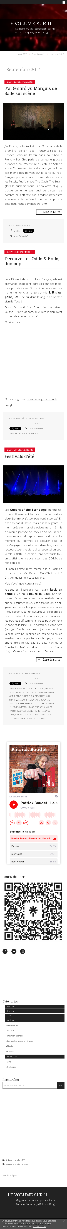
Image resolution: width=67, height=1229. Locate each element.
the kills (19, 692)
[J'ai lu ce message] (63, 1220)
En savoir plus (39, 1226)
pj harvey (13, 707)
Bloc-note (10, 1006)
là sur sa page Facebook (42, 399)
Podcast (10, 1051)
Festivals (11, 1030)
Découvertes (12, 1025)
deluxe (36, 718)
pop (36, 433)
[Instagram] (22, 951)
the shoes (33, 696)
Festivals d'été (19, 456)
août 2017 (22, 53)
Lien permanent (21, 236)
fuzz (37, 703)
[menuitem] (23, 54)
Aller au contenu (10, 2)
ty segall (29, 703)
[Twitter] (13, 951)
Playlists (10, 1046)
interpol (23, 707)
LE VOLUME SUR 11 (29, 23)
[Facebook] (5, 951)
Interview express (15, 1035)
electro (28, 714)
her (26, 696)
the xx (43, 718)
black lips (45, 700)
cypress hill (21, 688)
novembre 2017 (57, 53)
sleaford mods (25, 718)
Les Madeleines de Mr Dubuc (20, 1041)
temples (29, 692)
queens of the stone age (28, 700)
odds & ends (21, 433)
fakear (42, 714)
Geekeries (11, 1067)
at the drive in (16, 696)
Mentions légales (10, 1175)
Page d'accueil (38, 53)
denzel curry (47, 703)
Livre (8, 1015)
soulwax (19, 714)
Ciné (9, 1061)
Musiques (10, 1020)
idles (11, 714)
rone (35, 714)
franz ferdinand (36, 707)
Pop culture (11, 1056)
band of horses (16, 703)
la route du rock (36, 688)
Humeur (10, 1011)
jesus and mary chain (43, 692)
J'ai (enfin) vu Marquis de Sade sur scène (30, 91)
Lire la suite (51, 212)
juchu (31, 433)
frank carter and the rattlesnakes (33, 711)
